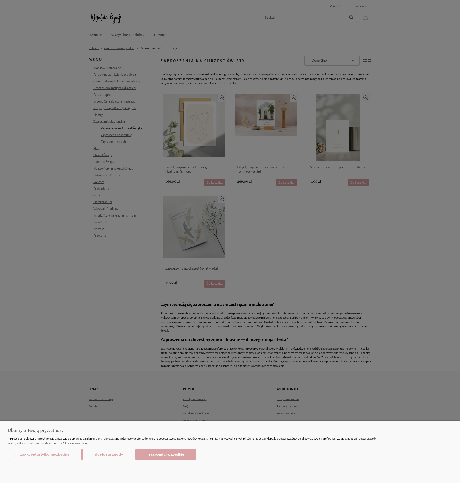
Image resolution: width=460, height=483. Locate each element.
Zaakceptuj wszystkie (166, 454)
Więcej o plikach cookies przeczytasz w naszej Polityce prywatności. (48, 443)
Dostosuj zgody (109, 454)
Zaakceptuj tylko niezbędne (44, 454)
